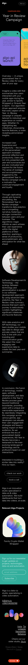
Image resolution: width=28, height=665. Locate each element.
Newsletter (21, 631)
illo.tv (23, 641)
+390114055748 (9, 603)
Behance (22, 634)
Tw (24, 626)
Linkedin (22, 629)
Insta (19, 626)
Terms (20, 647)
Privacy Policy (11, 647)
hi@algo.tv (7, 601)
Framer (18, 649)
